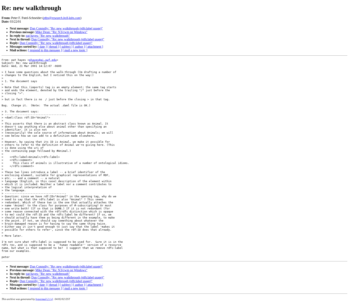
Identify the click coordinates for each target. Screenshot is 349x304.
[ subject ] (66, 46)
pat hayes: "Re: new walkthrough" (48, 35)
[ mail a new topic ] (75, 50)
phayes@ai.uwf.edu (43, 59)
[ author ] (79, 46)
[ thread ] (53, 46)
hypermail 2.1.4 (44, 299)
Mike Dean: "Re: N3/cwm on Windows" (61, 32)
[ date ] (42, 46)
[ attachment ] (94, 46)
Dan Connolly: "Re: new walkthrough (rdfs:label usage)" (66, 28)
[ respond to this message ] (45, 50)
